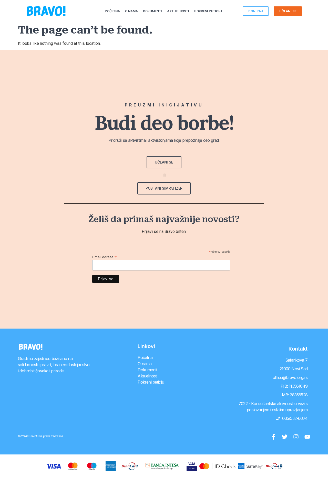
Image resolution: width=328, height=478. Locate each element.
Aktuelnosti (178, 11)
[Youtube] (307, 437)
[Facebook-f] (273, 437)
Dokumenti (152, 11)
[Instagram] (296, 437)
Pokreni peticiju (208, 11)
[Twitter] (285, 437)
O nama (131, 11)
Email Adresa (104, 257)
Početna (112, 11)
